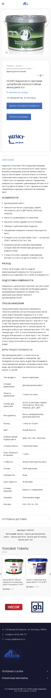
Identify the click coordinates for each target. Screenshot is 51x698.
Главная (10, 66)
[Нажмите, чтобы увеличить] (6, 52)
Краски (19, 66)
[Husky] (16, 140)
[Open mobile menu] (3, 4)
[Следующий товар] (43, 75)
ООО (12, 689)
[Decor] (13, 607)
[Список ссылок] (25, 629)
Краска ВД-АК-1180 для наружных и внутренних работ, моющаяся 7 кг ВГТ (13, 582)
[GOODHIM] (37, 607)
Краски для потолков (16, 71)
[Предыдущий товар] (38, 75)
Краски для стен (25, 539)
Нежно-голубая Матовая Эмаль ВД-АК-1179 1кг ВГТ (36, 581)
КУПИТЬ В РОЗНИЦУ (18, 117)
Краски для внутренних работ (19, 68)
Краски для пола (18, 536)
